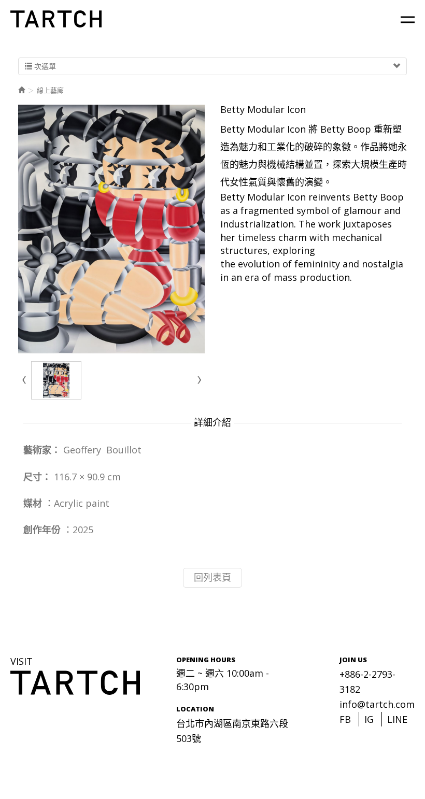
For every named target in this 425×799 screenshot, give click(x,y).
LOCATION (195, 709)
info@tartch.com (377, 704)
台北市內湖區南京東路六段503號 (232, 731)
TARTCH (56, 18)
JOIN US (353, 659)
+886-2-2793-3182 (367, 681)
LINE (397, 719)
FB (345, 719)
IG (369, 719)
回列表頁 (212, 577)
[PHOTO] (111, 229)
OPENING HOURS (205, 659)
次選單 (44, 66)
